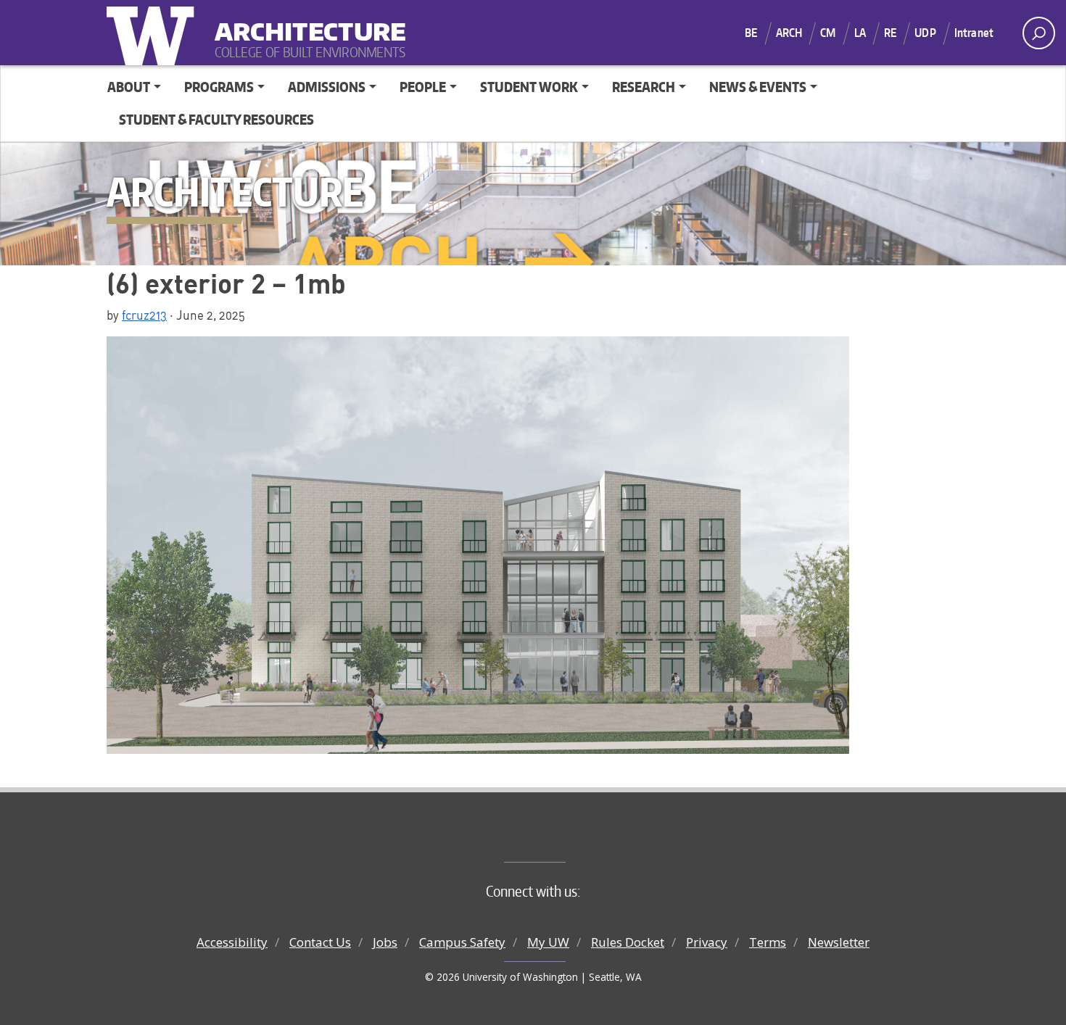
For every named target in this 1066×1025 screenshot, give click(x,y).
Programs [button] (219, 87)
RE (890, 32)
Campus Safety (462, 942)
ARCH (789, 32)
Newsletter (838, 942)
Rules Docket (627, 942)
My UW (548, 942)
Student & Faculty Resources (216, 119)
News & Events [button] (757, 87)
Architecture (304, 22)
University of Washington (154, 32)
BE (751, 32)
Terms (767, 942)
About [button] (128, 87)
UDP (924, 32)
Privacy (706, 942)
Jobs (385, 942)
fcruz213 (144, 315)
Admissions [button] (326, 87)
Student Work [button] (529, 87)
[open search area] (1038, 33)
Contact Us (320, 942)
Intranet (973, 32)
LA (860, 32)
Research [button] (643, 87)
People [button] (423, 87)
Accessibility (232, 942)
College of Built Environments (562, 838)
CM (827, 32)
